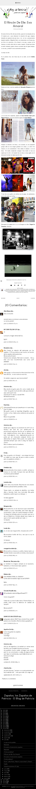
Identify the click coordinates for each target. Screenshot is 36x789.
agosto (6, 737)
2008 (4, 728)
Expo (17, 224)
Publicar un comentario (9, 679)
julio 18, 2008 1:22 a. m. (10, 638)
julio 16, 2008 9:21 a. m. (10, 447)
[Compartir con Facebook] (21, 285)
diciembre (7, 730)
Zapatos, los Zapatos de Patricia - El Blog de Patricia (18, 697)
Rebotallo (6, 745)
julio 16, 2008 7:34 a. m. (10, 399)
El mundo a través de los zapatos (13, 757)
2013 (4, 720)
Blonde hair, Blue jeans (10, 561)
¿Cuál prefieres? (8, 759)
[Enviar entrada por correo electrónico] (18, 281)
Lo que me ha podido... (10, 742)
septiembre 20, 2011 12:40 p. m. (13, 675)
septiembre (7, 736)
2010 (4, 725)
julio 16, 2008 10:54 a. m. (11, 500)
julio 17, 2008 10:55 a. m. (11, 623)
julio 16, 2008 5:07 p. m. (11, 568)
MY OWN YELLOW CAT (10, 329)
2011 (4, 723)
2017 (4, 715)
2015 (4, 717)
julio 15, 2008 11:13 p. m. (10, 364)
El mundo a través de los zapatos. (13, 747)
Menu (19, 3)
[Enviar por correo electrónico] (11, 285)
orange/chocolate (9, 548)
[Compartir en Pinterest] (25, 285)
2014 (4, 719)
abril (5, 772)
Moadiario (7, 348)
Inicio (18, 298)
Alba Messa (7, 311)
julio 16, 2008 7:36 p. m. (10, 585)
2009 (4, 726)
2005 (4, 783)
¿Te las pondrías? (9, 752)
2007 (4, 780)
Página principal (14, 691)
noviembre (7, 732)
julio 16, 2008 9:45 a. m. (11, 476)
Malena (6, 574)
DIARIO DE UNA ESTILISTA (11, 616)
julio (5, 739)
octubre (6, 734)
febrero (6, 776)
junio (5, 769)
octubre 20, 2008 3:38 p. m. (12, 662)
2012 (4, 722)
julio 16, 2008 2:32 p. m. (10, 542)
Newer (3, 298)
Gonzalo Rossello (9, 591)
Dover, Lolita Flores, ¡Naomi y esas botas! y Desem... (18, 761)
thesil (5, 405)
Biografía (24, 691)
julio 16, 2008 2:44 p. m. (10, 555)
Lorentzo (6, 482)
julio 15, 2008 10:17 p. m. (11, 323)
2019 (4, 712)
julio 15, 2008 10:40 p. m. (11, 342)
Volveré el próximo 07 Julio (11, 766)
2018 (4, 713)
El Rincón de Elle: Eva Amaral (12, 754)
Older (32, 298)
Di (4, 453)
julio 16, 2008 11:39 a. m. (11, 522)
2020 (4, 710)
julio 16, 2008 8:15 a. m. (10, 419)
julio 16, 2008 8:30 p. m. (11, 610)
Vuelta (5, 764)
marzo (6, 774)
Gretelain (6, 467)
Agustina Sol (7, 629)
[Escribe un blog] (14, 285)
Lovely (5, 528)
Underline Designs (20, 787)
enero (6, 778)
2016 (4, 716)
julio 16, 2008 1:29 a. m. (10, 380)
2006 (4, 781)
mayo (6, 770)
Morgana (6, 506)
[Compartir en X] (18, 285)
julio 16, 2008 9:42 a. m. (10, 461)
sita (5, 370)
